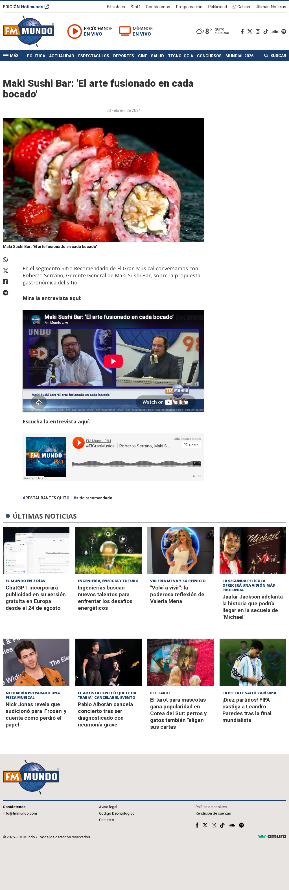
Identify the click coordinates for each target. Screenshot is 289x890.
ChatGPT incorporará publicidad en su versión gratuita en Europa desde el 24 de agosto (36, 597)
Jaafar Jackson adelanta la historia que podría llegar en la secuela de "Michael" (252, 606)
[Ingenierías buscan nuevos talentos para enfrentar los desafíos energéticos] (108, 551)
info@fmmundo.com (20, 813)
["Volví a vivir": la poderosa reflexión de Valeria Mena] (180, 551)
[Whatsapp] (10, 259)
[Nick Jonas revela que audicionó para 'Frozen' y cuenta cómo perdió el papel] (36, 662)
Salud (157, 56)
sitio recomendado (94, 498)
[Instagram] (259, 31)
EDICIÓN (23, 6)
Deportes (123, 56)
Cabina (243, 6)
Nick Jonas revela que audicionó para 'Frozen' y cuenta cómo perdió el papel (36, 714)
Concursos (209, 56)
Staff (135, 6)
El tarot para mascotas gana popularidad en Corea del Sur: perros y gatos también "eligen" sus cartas (178, 713)
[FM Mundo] (28, 31)
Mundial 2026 (239, 56)
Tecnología (180, 56)
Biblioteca (116, 6)
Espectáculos (93, 56)
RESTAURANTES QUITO (47, 498)
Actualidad (61, 56)
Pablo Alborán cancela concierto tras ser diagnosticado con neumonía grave (105, 714)
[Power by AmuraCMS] (272, 836)
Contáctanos (158, 6)
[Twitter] (251, 31)
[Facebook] (243, 31)
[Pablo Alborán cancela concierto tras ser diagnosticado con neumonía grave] (108, 662)
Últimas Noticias (271, 6)
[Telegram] (10, 293)
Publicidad (217, 6)
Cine (142, 56)
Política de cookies (211, 807)
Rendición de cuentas (213, 813)
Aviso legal (108, 807)
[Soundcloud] (276, 31)
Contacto (106, 820)
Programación (189, 6)
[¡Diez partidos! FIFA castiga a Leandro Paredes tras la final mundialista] (253, 662)
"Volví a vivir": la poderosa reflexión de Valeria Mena (177, 594)
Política (36, 56)
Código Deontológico (117, 813)
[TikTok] (267, 31)
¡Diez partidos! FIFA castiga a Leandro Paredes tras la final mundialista (247, 710)
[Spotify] (283, 31)
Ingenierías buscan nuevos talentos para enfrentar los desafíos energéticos (105, 597)
